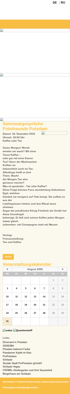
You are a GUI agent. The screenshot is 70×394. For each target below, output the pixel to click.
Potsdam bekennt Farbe (16, 349)
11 (16, 296)
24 (7, 313)
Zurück (8, 256)
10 (7, 296)
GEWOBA (8, 345)
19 (26, 305)
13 (35, 296)
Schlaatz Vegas (11, 366)
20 (35, 305)
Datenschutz (62, 382)
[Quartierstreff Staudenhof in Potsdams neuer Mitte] (22, 330)
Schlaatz (7, 359)
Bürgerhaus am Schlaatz (17, 373)
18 (16, 305)
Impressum (48, 382)
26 (26, 313)
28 (44, 313)
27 (35, 313)
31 (7, 321)
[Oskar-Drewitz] (7, 330)
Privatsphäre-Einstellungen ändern (20, 387)
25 (16, 313)
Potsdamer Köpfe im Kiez (17, 352)
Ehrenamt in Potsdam (15, 342)
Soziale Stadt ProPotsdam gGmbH (22, 363)
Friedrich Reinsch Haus (29, 382)
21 (44, 305)
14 (44, 296)
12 (26, 296)
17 (7, 305)
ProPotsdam (10, 356)
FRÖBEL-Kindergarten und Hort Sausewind (27, 370)
